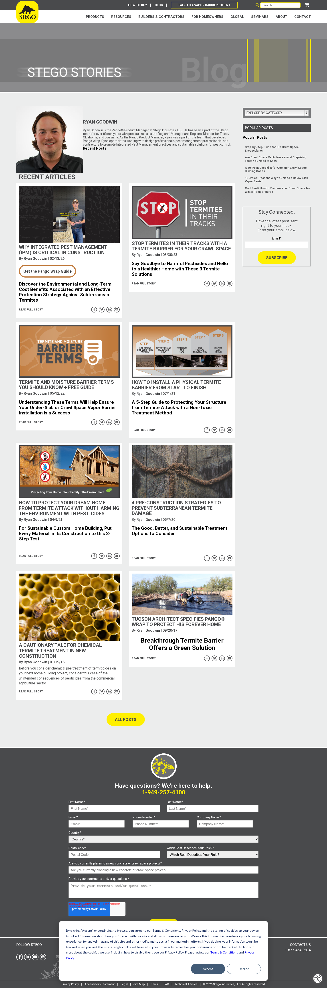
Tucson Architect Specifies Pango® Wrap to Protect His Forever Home (178, 621)
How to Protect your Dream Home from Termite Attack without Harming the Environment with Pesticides (69, 508)
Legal (124, 984)
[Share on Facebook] (94, 309)
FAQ (166, 984)
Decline (244, 969)
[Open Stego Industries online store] (307, 5)
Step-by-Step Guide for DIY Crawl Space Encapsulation (272, 148)
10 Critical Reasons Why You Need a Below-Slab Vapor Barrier (276, 179)
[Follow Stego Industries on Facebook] (20, 957)
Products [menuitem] (95, 17)
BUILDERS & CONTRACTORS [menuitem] (161, 17)
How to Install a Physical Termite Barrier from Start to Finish (176, 384)
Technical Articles (186, 984)
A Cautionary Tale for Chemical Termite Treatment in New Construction (60, 650)
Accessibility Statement (100, 984)
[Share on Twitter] (102, 309)
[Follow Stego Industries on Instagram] (42, 957)
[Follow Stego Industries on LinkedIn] (27, 957)
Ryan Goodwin (35, 258)
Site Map (139, 984)
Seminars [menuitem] (259, 17)
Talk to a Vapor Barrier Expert (204, 5)
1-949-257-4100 (163, 792)
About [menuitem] (281, 17)
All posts (125, 719)
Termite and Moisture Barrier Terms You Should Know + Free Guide (66, 384)
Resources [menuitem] (121, 17)
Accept (208, 969)
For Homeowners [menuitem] (207, 17)
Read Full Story (31, 309)
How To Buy (137, 5)
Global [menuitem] (237, 17)
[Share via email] (117, 309)
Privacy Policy (70, 984)
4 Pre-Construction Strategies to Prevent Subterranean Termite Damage (176, 508)
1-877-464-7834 (298, 950)
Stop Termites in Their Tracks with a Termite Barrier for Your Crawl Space (181, 246)
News (154, 984)
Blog (159, 5)
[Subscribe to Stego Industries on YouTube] (35, 957)
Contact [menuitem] (302, 17)
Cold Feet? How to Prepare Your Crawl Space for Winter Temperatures (277, 190)
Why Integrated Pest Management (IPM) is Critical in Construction (63, 249)
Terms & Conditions (224, 952)
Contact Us (300, 945)
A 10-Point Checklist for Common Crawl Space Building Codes (276, 169)
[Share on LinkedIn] (109, 309)
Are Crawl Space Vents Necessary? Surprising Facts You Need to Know (275, 159)
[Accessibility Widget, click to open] (317, 978)
